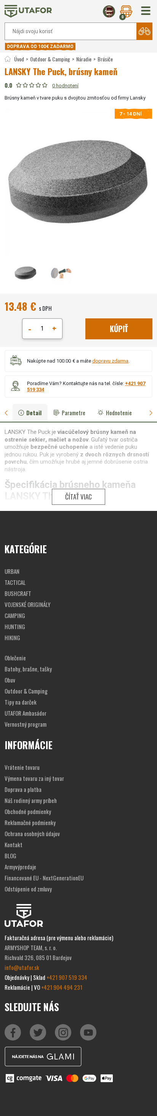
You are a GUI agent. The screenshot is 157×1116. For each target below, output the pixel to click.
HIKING (12, 637)
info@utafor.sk (22, 967)
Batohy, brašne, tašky (28, 669)
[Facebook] (13, 1032)
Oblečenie (15, 658)
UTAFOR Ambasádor (25, 713)
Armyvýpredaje (20, 866)
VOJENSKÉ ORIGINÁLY (27, 604)
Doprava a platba (23, 789)
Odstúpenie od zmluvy (28, 889)
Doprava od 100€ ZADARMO (40, 46)
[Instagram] (88, 1032)
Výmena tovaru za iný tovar (34, 778)
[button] (146, 11)
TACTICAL (15, 582)
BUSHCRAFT (18, 593)
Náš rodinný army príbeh (31, 800)
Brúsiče (105, 59)
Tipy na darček (21, 702)
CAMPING (15, 615)
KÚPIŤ (119, 328)
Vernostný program (25, 724)
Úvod (19, 59)
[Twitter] (38, 1032)
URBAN (12, 571)
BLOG (10, 855)
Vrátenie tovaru (22, 767)
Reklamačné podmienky (30, 822)
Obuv (10, 680)
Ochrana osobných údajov (32, 833)
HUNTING (15, 626)
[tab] (9, 413)
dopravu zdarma (110, 361)
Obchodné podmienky (28, 811)
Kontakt (13, 844)
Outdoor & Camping (50, 59)
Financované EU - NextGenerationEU (44, 878)
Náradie (83, 59)
